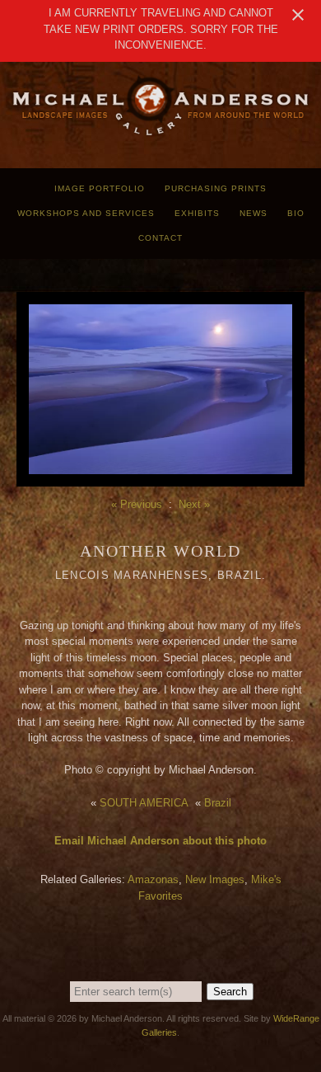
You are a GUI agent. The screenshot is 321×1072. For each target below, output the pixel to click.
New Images (214, 879)
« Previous (136, 504)
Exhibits (197, 213)
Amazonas (153, 879)
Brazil (217, 803)
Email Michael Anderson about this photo (160, 841)
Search (230, 991)
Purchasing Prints (216, 188)
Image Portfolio (99, 188)
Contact (160, 237)
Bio (296, 213)
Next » (194, 504)
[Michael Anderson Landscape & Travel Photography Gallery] (160, 132)
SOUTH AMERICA (144, 803)
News (254, 213)
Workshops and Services (86, 213)
